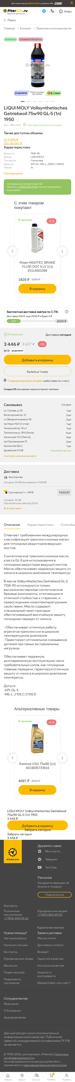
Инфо (68, 11)
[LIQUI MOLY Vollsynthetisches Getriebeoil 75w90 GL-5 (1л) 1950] (37, 68)
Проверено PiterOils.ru (31, 39)
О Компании (12, 1010)
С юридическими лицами (25, 381)
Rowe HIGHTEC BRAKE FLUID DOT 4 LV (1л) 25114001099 (37, 266)
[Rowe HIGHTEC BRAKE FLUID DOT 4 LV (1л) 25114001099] (37, 235)
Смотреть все (13, 173)
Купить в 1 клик (37, 372)
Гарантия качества (50, 959)
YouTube (51, 867)
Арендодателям (15, 1017)
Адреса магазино (50, 927)
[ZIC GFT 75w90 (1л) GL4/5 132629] (59, 737)
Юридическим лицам (18, 959)
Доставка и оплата (50, 945)
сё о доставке (12, 508)
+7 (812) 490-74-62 (27, 186)
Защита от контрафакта (46, 974)
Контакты (10, 952)
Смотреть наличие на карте (20, 455)
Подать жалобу (14, 972)
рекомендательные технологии (45, 1065)
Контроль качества (50, 965)
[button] (23, 101)
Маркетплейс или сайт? (53, 983)
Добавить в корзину (37, 360)
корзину (37, 289)
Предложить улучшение (12, 981)
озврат (43, 952)
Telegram (51, 859)
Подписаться (54, 895)
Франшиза (11, 1004)
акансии (10, 965)
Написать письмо (16, 945)
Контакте (52, 851)
